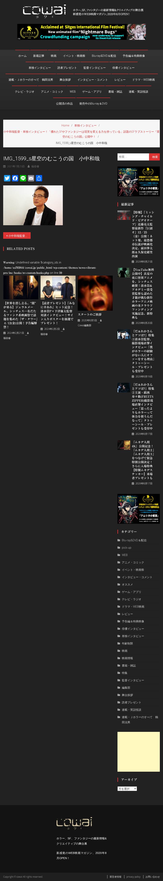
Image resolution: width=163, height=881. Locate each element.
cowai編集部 (84, 325)
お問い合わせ (153, 876)
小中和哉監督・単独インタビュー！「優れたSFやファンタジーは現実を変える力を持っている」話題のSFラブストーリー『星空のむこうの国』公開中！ (19, 236)
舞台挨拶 (65, 79)
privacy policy (133, 876)
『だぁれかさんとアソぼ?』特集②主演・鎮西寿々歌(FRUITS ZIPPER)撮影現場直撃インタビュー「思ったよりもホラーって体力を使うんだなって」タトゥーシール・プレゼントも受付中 (143, 406)
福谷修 (35, 166)
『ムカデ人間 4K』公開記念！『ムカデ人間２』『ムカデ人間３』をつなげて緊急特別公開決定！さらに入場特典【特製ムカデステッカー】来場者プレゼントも (143, 460)
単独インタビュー (40, 67)
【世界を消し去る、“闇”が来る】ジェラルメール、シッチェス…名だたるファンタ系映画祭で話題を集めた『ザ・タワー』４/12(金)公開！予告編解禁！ (20, 315)
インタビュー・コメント (92, 79)
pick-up (126, 547)
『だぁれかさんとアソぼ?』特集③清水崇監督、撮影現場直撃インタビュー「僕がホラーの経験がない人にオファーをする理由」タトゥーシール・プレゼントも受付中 (143, 351)
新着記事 (38, 55)
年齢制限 (127, 643)
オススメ (127, 584)
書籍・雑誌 (115, 91)
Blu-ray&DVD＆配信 (104, 55)
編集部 (126, 687)
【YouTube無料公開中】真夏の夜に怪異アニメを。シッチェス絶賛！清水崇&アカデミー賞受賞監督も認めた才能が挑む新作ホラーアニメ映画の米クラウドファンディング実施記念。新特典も (143, 293)
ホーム (22, 55)
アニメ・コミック (52, 91)
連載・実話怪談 (138, 91)
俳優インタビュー (123, 67)
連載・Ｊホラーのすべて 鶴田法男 (31, 79)
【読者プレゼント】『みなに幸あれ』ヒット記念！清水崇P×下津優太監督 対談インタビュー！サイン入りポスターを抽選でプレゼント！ (58, 313)
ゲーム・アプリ (92, 91)
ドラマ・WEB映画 (143, 79)
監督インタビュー (94, 67)
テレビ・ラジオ (24, 91)
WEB (73, 91)
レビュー (120, 79)
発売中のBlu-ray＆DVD (93, 103)
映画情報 (127, 658)
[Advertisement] (138, 752)
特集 (124, 673)
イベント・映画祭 (74, 55)
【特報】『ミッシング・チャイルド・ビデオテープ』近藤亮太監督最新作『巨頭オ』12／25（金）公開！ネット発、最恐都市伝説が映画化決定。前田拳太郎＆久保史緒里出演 (143, 234)
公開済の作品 (64, 103)
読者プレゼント (67, 67)
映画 (53, 55)
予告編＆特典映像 (134, 55)
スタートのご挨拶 (90, 314)
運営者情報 (115, 876)
